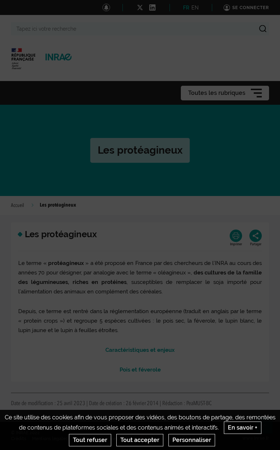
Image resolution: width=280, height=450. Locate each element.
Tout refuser (90, 439)
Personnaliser (191, 439)
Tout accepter (139, 439)
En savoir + (242, 427)
